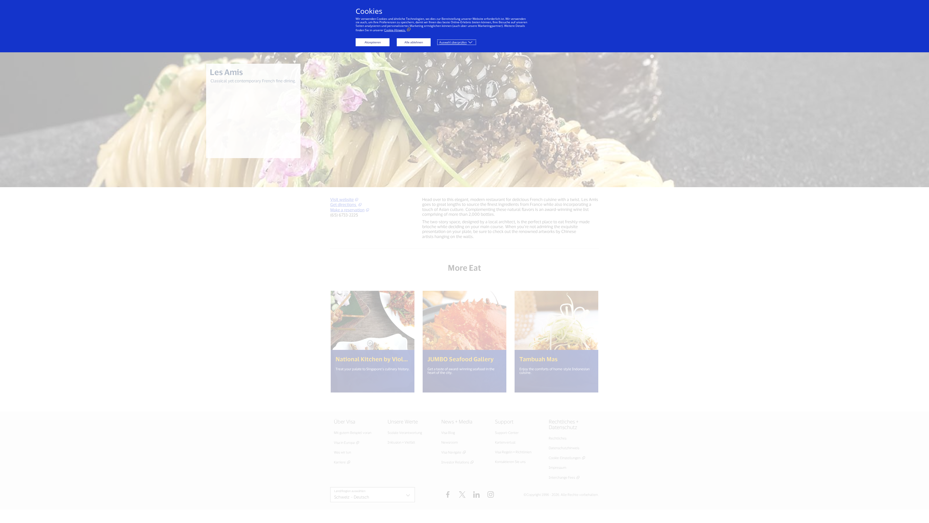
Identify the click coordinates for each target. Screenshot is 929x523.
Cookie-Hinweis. (395, 30)
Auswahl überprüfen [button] (453, 42)
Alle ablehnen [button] (414, 42)
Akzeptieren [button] (373, 42)
